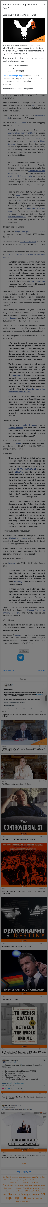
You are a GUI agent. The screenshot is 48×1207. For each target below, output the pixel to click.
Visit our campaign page (13, 76)
